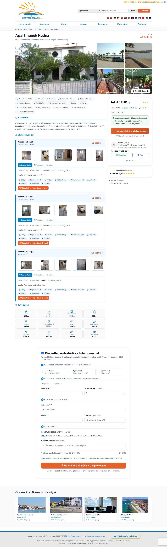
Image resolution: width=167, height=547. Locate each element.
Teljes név (46, 405)
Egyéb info (142, 24)
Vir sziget (38, 29)
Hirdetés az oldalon (73, 536)
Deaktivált (62, 543)
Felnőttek (46, 388)
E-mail (45, 415)
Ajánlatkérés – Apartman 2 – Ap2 (34, 243)
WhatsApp (122, 155)
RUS (85, 435)
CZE (50, 435)
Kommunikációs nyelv (56, 432)
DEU (58, 435)
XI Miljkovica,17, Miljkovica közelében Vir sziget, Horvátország (42, 40)
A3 (136, 108)
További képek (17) (142, 91)
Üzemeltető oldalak (43, 541)
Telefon (92, 415)
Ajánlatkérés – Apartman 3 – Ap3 (34, 298)
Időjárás (83, 24)
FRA (78, 435)
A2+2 (126, 108)
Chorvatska (126, 541)
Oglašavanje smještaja (127, 536)
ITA (64, 435)
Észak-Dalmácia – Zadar (24, 29)
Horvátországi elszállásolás (59, 541)
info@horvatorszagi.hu (96, 536)
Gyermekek (94, 388)
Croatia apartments (115, 541)
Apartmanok (44, 24)
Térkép (131, 160)
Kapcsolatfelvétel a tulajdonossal (131, 131)
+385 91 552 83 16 (121, 151)
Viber (142, 155)
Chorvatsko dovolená (100, 541)
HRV (92, 435)
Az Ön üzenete (53, 440)
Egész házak (122, 24)
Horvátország (25, 24)
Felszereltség (26, 165)
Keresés (144, 11)
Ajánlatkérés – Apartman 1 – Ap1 (34, 188)
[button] (130, 172)
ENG (43, 435)
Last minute (103, 24)
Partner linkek (71, 543)
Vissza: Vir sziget (117, 180)
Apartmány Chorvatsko (84, 543)
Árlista (51, 165)
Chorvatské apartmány (100, 543)
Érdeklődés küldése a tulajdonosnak (85, 465)
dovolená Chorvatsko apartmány (81, 541)
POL (99, 435)
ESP (71, 435)
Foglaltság (40, 165)
